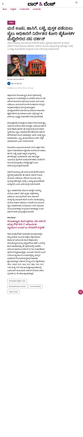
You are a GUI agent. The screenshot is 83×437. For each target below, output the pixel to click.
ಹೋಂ (5, 9)
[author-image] (9, 83)
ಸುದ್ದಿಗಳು (13, 9)
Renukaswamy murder (17, 286)
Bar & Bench (16, 83)
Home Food (13, 292)
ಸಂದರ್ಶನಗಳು (25, 9)
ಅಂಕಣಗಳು (37, 9)
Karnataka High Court (17, 281)
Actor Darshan (35, 286)
